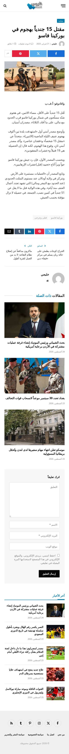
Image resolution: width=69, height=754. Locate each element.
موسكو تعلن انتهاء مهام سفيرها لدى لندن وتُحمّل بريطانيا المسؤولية (37, 452)
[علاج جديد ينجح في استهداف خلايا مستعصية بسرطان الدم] (56, 674)
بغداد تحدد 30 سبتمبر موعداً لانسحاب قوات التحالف (35, 398)
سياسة (60, 21)
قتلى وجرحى (40, 217)
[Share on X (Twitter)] (38, 53)
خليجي (54, 43)
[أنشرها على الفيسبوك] (56, 53)
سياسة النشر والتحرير (14, 734)
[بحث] (5, 6)
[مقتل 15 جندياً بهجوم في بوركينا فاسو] (34, 76)
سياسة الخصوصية (36, 734)
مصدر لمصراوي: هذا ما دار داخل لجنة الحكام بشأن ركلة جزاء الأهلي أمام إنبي (24, 652)
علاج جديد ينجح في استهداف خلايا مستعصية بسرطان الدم (26, 671)
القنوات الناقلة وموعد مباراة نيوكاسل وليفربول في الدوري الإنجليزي (24, 690)
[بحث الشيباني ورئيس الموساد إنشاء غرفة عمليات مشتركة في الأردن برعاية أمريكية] (34, 320)
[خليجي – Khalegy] (34, 5)
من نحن (61, 734)
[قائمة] (63, 6)
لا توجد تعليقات (24, 43)
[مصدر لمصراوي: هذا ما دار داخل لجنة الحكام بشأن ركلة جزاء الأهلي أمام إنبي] (56, 653)
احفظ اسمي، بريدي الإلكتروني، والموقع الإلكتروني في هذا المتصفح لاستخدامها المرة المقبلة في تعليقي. (37, 559)
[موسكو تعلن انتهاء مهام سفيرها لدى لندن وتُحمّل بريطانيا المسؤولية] (34, 427)
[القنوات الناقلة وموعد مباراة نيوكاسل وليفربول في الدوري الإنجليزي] (56, 693)
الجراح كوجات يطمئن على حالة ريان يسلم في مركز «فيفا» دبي (50, 254)
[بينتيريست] (20, 53)
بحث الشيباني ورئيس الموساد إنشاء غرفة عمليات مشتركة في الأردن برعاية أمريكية (36, 344)
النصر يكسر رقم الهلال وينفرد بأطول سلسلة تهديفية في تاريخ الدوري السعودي (24, 630)
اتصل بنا (50, 734)
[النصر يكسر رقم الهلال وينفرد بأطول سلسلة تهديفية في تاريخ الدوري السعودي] (56, 631)
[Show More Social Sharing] (7, 53)
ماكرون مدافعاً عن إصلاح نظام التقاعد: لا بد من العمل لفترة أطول (19, 254)
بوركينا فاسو (57, 217)
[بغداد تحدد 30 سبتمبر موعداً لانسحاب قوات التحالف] (34, 375)
